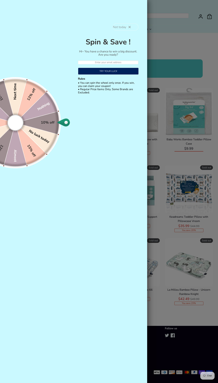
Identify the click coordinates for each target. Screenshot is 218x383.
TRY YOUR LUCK (108, 71)
